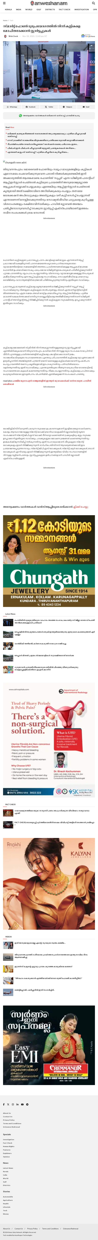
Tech (11, 20)
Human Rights (8, 1146)
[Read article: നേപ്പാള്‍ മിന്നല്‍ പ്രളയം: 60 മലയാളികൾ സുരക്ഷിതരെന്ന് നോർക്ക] (8, 657)
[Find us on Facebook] (3, 1104)
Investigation (82, 9)
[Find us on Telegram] (27, 1104)
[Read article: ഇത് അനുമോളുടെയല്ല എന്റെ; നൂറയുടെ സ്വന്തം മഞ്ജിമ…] (8, 945)
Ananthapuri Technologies (23, 1235)
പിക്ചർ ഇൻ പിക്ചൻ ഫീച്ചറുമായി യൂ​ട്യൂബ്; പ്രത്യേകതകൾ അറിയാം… (41, 148)
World (28, 9)
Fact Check (64, 9)
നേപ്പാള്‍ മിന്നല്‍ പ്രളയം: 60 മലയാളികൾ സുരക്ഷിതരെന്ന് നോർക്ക (44, 655)
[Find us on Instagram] (13, 1104)
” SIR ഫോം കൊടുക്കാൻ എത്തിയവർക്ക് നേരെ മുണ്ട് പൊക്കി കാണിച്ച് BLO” (48, 978)
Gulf (38, 9)
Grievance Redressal (11, 1127)
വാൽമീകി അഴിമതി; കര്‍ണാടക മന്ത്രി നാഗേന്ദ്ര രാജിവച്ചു (40, 643)
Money (6, 1214)
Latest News (8, 1168)
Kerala (8, 9)
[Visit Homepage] (48, 3)
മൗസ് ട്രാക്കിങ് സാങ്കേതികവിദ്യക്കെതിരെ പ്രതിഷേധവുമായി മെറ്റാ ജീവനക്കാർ (45, 140)
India (18, 9)
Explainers (7, 1153)
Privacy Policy (9, 1120)
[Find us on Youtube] (22, 1104)
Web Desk (13, 36)
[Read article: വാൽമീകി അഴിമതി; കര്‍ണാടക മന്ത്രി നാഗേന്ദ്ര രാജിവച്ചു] (8, 646)
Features (6, 1150)
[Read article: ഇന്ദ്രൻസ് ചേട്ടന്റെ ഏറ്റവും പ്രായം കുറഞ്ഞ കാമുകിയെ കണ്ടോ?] (8, 969)
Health (6, 1204)
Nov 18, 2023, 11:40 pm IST (35, 36)
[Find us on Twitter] (8, 1104)
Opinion (6, 1157)
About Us (7, 1113)
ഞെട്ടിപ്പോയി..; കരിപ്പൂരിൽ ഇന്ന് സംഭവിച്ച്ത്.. (34, 990)
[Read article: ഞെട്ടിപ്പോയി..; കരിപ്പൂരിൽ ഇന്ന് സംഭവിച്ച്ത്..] (8, 992)
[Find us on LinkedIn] (17, 1104)
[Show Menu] (4, 3)
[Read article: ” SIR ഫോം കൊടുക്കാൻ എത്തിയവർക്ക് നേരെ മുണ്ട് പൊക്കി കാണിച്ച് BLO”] (8, 980)
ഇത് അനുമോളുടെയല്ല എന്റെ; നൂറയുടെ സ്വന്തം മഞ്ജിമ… (40, 943)
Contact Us (7, 1117)
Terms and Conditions (12, 1123)
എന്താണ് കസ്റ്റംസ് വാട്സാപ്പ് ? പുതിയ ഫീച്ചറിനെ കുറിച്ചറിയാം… (38, 152)
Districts (50, 9)
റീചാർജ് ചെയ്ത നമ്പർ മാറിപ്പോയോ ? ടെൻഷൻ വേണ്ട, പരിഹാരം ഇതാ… (42, 144)
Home (5, 20)
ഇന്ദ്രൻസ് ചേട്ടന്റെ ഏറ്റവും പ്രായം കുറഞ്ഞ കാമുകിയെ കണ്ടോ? (43, 966)
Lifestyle (6, 1207)
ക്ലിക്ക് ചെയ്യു (80, 506)
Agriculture (8, 1200)
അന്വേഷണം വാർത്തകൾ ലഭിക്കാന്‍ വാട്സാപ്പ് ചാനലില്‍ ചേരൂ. (51, 115)
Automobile (8, 1197)
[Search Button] (93, 3)
